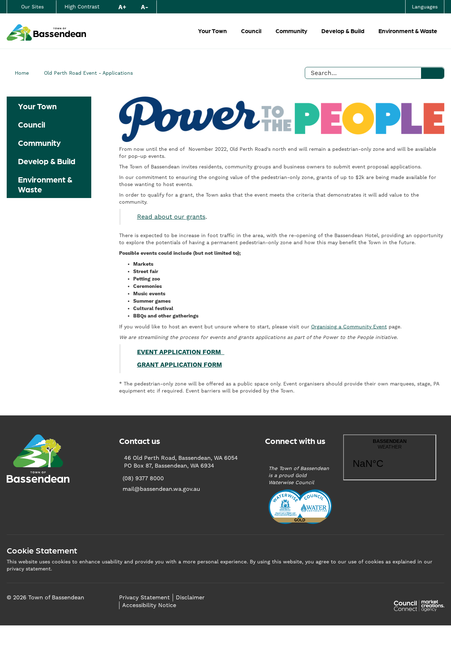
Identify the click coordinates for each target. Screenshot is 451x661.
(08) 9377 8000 (143, 478)
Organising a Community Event (349, 326)
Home (22, 73)
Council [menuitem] (31, 124)
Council (251, 30)
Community (291, 30)
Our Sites (32, 7)
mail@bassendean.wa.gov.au (161, 489)
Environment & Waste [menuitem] (45, 184)
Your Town (212, 30)
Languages (425, 7)
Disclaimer (190, 597)
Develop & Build (342, 30)
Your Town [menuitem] (37, 106)
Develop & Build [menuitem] (46, 161)
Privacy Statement (144, 597)
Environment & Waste (407, 30)
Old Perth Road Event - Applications (88, 73)
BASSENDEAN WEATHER (389, 457)
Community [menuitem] (39, 142)
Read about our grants (171, 216)
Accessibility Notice (149, 605)
